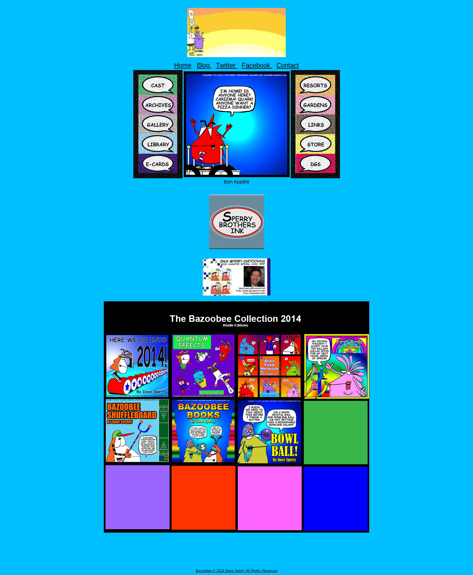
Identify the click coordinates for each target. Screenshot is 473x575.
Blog (204, 65)
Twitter (226, 65)
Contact (287, 65)
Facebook (257, 65)
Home (182, 65)
